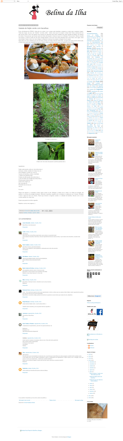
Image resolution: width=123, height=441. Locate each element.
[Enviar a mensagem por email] (45, 211)
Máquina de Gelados (96, 96)
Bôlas (100, 49)
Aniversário (96, 40)
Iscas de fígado (93, 87)
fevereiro (92, 391)
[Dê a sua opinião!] (47, 211)
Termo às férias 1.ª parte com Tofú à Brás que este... (96, 374)
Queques (101, 119)
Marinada (89, 97)
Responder (25, 227)
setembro (92, 367)
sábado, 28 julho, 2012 (33, 368)
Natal (95, 106)
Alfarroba (94, 37)
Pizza (93, 116)
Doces (88, 71)
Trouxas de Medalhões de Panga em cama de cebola (99, 256)
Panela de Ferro (26, 290)
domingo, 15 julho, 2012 (40, 268)
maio (91, 385)
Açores (88, 35)
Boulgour (99, 51)
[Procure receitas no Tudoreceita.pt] (92, 339)
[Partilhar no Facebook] (50, 211)
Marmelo (91, 99)
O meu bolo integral (97, 140)
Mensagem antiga (79, 400)
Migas (94, 103)
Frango (90, 81)
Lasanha (91, 89)
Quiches (90, 120)
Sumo (100, 129)
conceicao (25, 313)
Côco (92, 61)
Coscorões (89, 65)
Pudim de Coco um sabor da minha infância (96, 380)
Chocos (95, 58)
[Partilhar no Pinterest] (52, 211)
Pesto (100, 114)
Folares (93, 79)
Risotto (99, 121)
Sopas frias (95, 129)
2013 (90, 358)
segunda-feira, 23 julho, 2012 (32, 352)
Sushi (88, 130)
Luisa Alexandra (26, 223)
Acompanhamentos (92, 33)
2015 (90, 354)
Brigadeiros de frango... (98, 191)
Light (90, 93)
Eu (95, 75)
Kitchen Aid (100, 87)
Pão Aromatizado (91, 110)
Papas (99, 110)
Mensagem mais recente (24, 400)
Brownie (88, 52)
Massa (89, 100)
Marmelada (100, 97)
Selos (91, 124)
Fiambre (99, 78)
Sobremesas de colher (92, 127)
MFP (99, 102)
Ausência (92, 45)
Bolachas (94, 49)
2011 (90, 395)
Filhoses (88, 79)
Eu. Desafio (100, 75)
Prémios (90, 117)
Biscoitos (99, 48)
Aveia (99, 45)
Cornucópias (98, 64)
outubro (91, 365)
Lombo (94, 94)
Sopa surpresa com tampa (98, 204)
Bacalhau (25, 212)
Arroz (88, 43)
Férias (93, 78)
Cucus (88, 68)
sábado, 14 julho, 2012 (36, 223)
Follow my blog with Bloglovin (93, 302)
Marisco (94, 97)
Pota (102, 116)
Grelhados (98, 83)
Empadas (92, 72)
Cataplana (97, 57)
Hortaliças (30, 212)
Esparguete (91, 75)
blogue (88, 49)
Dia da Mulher (95, 69)
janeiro (91, 393)
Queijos (96, 119)
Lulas (99, 94)
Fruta (97, 81)
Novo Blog (95, 107)
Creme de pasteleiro (97, 65)
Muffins (99, 104)
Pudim (101, 117)
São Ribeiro (25, 256)
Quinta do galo (98, 120)
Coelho (96, 61)
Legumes (34, 212)
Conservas (94, 62)
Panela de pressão (92, 109)
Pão (99, 109)
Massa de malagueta (98, 100)
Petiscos (89, 116)
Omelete (101, 107)
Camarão (99, 54)
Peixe (101, 113)
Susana (91, 345)
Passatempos (95, 111)
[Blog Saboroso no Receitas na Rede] (95, 335)
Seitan (95, 123)
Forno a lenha (100, 79)
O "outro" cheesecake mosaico (98, 167)
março (91, 389)
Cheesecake (89, 58)
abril (91, 387)
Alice (24, 352)
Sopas (88, 129)
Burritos (94, 52)
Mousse (94, 104)
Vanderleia (25, 368)
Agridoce (98, 36)
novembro (92, 364)
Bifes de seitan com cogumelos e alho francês (98, 228)
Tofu (102, 130)
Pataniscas (96, 113)
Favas (88, 78)
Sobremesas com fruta (93, 126)
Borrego (94, 51)
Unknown (92, 347)
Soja (100, 127)
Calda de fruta (90, 54)
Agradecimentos (90, 36)
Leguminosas (94, 91)
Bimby (89, 48)
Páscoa (88, 111)
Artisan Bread (96, 43)
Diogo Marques (26, 301)
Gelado (88, 83)
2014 (90, 356)
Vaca (102, 131)
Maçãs (88, 96)
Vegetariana (91, 133)
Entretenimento (95, 74)
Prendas (96, 117)
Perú (95, 114)
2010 (90, 397)
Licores (101, 91)
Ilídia (24, 279)
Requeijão (89, 121)
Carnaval (89, 55)
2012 (90, 360)
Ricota (94, 121)
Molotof (88, 104)
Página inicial (52, 400)
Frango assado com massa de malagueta (98, 242)
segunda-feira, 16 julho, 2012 (34, 313)
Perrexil (91, 114)
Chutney (101, 58)
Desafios (89, 69)
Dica (100, 69)
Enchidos (99, 72)
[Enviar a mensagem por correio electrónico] (43, 210)
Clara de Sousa (92, 59)
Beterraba (99, 46)
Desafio (99, 68)
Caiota (99, 52)
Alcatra (88, 37)
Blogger (69, 437)
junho (91, 383)
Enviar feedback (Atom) (29, 402)
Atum (102, 43)
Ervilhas (101, 74)
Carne (94, 55)
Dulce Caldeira (26, 244)
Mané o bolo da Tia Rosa (28, 268)
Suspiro (92, 130)
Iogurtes (101, 86)
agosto (91, 369)
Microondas (89, 103)
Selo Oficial (100, 123)
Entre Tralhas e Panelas (28, 323)
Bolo (88, 51)
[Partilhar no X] (48, 211)
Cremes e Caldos (91, 67)
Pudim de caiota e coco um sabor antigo (99, 153)
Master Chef (92, 102)
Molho (99, 103)
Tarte (96, 130)
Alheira (100, 37)
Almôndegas (89, 39)
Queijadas (91, 119)
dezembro (92, 362)
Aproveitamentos (96, 42)
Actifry (97, 35)
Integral (94, 86)
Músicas (88, 106)
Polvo (98, 116)
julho (91, 371)
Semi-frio (98, 124)
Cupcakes (94, 68)
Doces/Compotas (98, 71)
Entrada (88, 74)
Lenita (24, 231)
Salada (38, 212)
